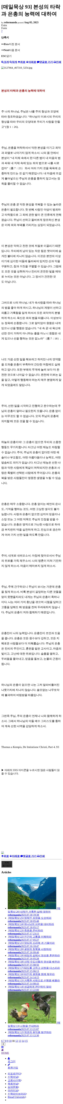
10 (10, 1041)
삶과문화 (13, 1087)
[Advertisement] (31, 820)
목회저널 (13, 1083)
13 (20, 1041)
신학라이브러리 (17, 1093)
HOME (5, 1053)
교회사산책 (14, 1080)
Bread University (16, 1097)
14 (23, 1041)
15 (26, 1041)
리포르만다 (14, 1073)
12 (16, 1041)
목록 (7, 864)
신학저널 (13, 1077)
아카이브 (13, 1090)
